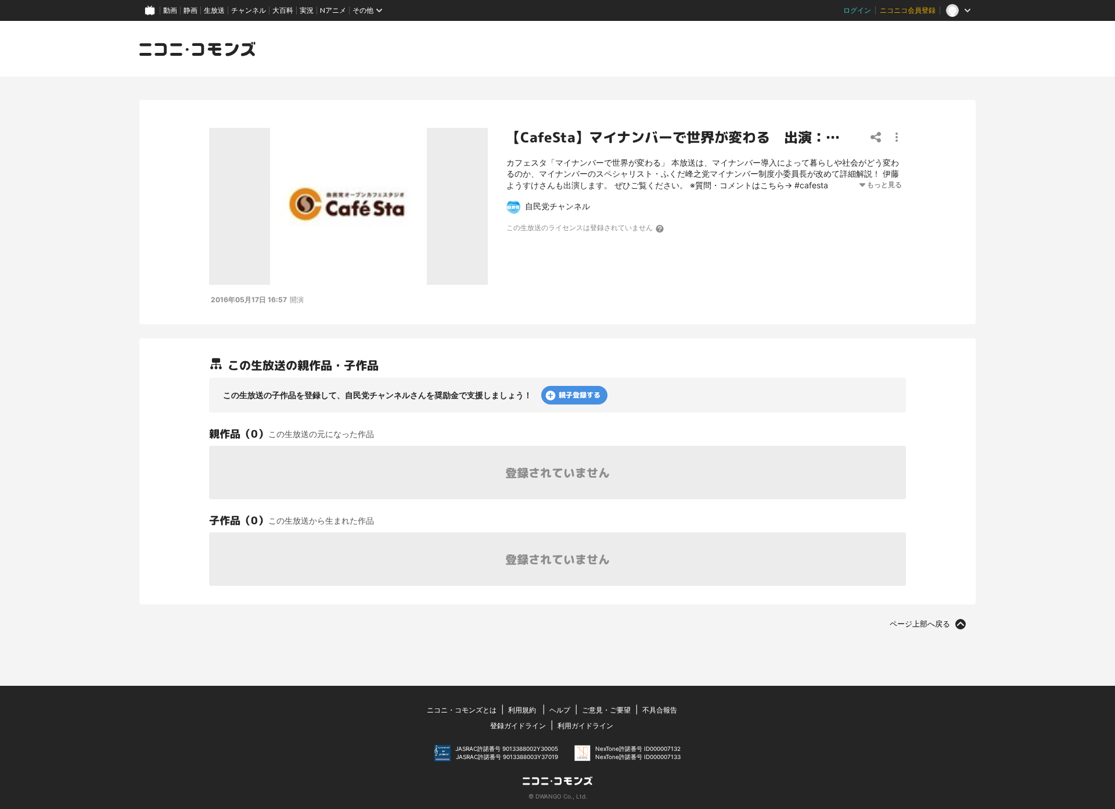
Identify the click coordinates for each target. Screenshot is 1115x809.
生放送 (214, 10)
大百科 (282, 10)
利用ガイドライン (585, 725)
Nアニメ (333, 10)
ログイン (857, 10)
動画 (170, 10)
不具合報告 (659, 710)
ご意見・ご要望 (606, 710)
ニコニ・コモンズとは (462, 710)
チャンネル (248, 10)
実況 (307, 10)
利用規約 (522, 710)
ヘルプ (559, 710)
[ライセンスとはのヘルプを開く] (660, 228)
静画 (190, 10)
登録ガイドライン (518, 725)
